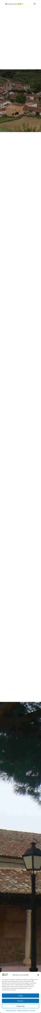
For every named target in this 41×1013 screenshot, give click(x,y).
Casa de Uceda (10, 955)
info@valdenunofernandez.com (19, 86)
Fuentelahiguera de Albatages (16, 960)
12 (35, 511)
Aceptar (20, 996)
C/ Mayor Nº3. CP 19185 (15, 91)
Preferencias (20, 1006)
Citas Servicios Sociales (13, 930)
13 (11, 515)
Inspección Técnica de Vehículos (20, 219)
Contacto (20, 129)
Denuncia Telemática (20, 466)
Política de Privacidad (22, 1010)
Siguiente (27, 515)
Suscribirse (9, 122)
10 (26, 511)
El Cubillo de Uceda (12, 957)
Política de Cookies (11, 1010)
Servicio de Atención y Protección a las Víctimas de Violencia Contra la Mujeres (20, 333)
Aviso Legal (32, 1010)
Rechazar (20, 1001)
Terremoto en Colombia (13, 941)
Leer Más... (12, 183)
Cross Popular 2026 (12, 938)
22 (19, 515)
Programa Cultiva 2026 (13, 925)
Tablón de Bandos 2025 (14, 149)
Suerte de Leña (20, 401)
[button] (38, 975)
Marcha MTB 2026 (11, 935)
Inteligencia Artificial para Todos (20, 267)
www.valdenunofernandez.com (16, 835)
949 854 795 (11, 81)
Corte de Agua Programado (20, 169)
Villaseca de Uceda (11, 963)
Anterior (8, 511)
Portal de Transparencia (15, 51)
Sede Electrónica (16, 61)
